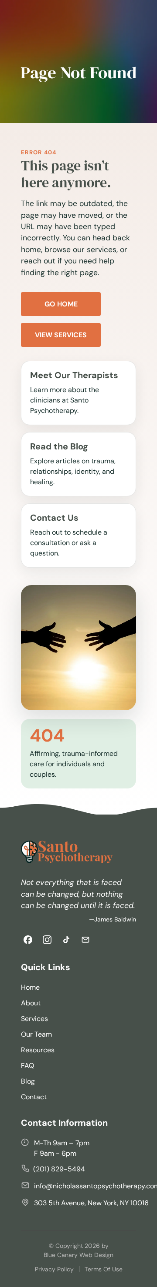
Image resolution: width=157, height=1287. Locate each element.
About (31, 1003)
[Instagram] (47, 940)
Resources (38, 1049)
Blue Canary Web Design (78, 1255)
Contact (34, 1096)
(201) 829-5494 (59, 1169)
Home (30, 987)
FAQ (27, 1065)
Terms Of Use (104, 1269)
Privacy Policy (54, 1269)
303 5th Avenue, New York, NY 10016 (91, 1202)
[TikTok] (66, 940)
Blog (28, 1081)
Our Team (36, 1034)
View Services (61, 334)
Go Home (61, 304)
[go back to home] (67, 853)
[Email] (85, 940)
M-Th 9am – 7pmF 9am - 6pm (61, 1148)
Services (34, 1018)
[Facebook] (28, 940)
